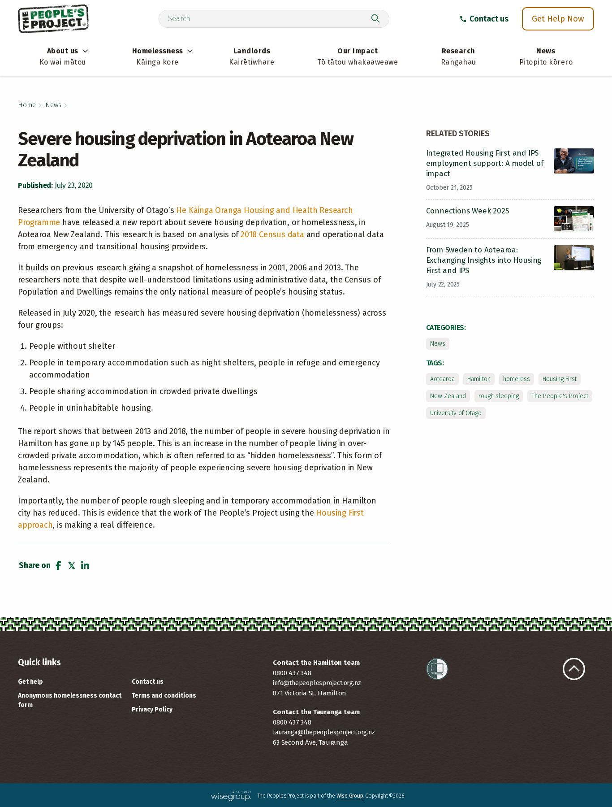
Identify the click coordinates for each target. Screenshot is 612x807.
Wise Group (349, 796)
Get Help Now (558, 18)
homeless (516, 379)
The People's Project (559, 396)
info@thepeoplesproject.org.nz (317, 683)
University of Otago (456, 413)
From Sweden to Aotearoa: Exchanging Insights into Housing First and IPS (484, 260)
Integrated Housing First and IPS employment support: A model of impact (484, 163)
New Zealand (448, 396)
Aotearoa (442, 379)
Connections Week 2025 (467, 211)
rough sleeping (498, 396)
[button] (58, 565)
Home (27, 105)
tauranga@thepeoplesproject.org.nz (324, 732)
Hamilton (479, 379)
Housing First (560, 379)
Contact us (489, 19)
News (53, 105)
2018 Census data (272, 234)
